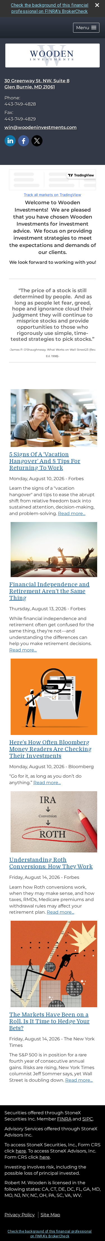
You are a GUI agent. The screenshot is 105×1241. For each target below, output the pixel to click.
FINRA (64, 1119)
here (21, 1151)
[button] (86, 28)
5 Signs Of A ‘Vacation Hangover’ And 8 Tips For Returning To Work (44, 461)
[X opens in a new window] (37, 140)
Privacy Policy (19, 1214)
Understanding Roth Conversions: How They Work (51, 863)
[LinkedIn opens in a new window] (10, 140)
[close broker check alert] (97, 5)
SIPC (87, 1119)
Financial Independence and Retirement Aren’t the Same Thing (49, 591)
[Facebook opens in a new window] (23, 140)
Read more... (71, 513)
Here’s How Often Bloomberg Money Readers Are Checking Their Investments (50, 749)
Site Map (50, 1214)
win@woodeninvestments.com (40, 127)
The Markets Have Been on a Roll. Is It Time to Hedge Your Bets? (49, 1021)
